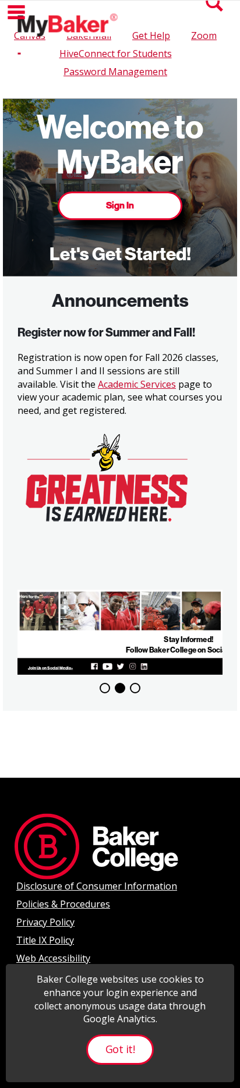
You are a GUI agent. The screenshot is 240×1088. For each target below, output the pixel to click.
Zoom (204, 35)
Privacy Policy (45, 922)
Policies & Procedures (63, 904)
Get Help (151, 35)
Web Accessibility (53, 958)
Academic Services (137, 384)
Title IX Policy (45, 940)
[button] (16, 12)
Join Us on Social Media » (50, 668)
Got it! (120, 1049)
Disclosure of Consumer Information (96, 886)
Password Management (115, 71)
